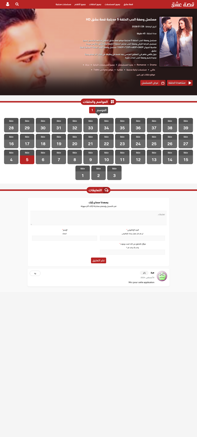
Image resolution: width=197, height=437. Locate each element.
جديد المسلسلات (125, 65)
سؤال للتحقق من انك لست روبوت (132, 244)
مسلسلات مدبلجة (63, 4)
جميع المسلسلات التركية (104, 65)
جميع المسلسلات (112, 4)
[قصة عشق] (182, 4)
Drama (153, 65)
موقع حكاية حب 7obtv (103, 69)
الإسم (64, 230)
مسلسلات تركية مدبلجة (136, 69)
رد (35, 273)
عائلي (152, 69)
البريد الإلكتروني (132, 230)
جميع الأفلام (80, 4)
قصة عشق (128, 4)
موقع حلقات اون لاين (146, 74)
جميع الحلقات (95, 4)
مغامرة (120, 69)
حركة (87, 65)
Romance (141, 65)
